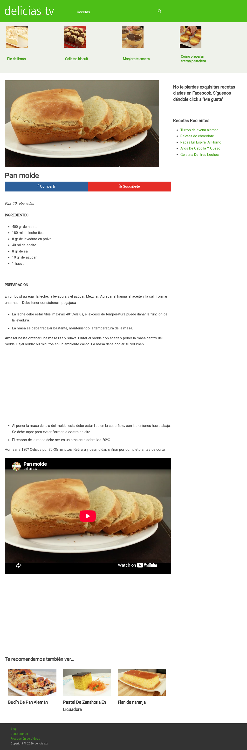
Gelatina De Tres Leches (199, 154)
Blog (14, 728)
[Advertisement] (130, 233)
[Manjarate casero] (133, 37)
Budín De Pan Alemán (28, 702)
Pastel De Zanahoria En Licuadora (84, 706)
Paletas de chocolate (197, 136)
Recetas (83, 12)
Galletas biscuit (76, 59)
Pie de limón (16, 59)
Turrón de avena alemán (199, 130)
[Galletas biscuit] (75, 37)
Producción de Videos (25, 738)
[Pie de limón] (17, 37)
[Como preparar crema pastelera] (190, 37)
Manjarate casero (136, 59)
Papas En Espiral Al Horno (200, 142)
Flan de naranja (132, 702)
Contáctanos (19, 734)
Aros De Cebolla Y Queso (200, 148)
